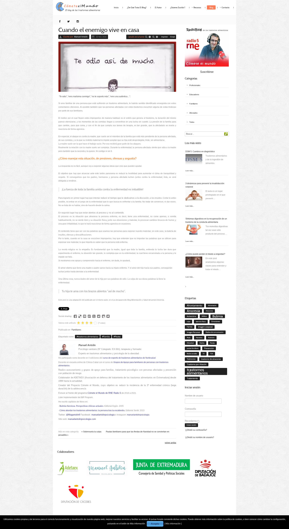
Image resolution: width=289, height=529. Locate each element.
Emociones (215, 321)
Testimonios (191, 359)
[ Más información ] (173, 523)
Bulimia (217, 316)
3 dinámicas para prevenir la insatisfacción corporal (204, 185)
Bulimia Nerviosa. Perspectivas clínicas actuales (81, 406)
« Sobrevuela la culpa (91, 431)
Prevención (209, 348)
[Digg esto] (84, 316)
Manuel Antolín (81, 37)
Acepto (155, 523)
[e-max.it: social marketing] (175, 303)
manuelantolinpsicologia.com (82, 419)
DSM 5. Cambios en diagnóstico (200, 152)
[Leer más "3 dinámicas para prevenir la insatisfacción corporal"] (193, 195)
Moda (188, 338)
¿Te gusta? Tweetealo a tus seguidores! (108, 316)
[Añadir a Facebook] (75, 316)
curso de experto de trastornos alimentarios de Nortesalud (129, 358)
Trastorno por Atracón (196, 364)
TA (204, 354)
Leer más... (189, 171)
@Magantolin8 (73, 414)
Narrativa (199, 337)
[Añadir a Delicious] (80, 316)
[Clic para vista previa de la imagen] (117, 67)
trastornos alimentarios (88, 336)
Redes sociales (192, 354)
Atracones (209, 311)
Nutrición (211, 338)
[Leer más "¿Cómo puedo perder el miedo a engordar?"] (193, 263)
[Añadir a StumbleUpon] (89, 316)
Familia (106, 336)
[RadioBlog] (207, 46)
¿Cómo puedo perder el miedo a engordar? (205, 254)
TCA (211, 354)
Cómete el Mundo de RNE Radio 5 (104, 393)
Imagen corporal (205, 327)
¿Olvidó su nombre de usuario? (199, 437)
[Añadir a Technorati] (94, 316)
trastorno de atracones (211, 359)
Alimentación (212, 306)
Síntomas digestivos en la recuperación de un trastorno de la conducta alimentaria (206, 220)
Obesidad (190, 343)
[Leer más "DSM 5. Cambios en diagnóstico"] (193, 160)
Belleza (204, 316)
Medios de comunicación (215, 332)
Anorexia (193, 311)
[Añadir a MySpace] (103, 316)
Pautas (118, 336)
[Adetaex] (68, 468)
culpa (188, 322)
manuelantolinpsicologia (103, 414)
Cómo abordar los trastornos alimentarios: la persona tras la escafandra (92, 410)
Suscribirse (207, 71)
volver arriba (170, 443)
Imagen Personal (193, 332)
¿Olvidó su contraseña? (196, 430)
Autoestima (191, 316)
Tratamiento (192, 378)
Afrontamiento (194, 305)
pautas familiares (193, 348)
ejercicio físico (201, 322)
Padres (202, 343)
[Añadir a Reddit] (98, 316)
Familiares (76, 330)
